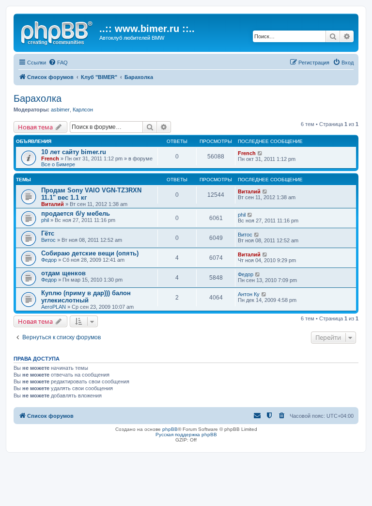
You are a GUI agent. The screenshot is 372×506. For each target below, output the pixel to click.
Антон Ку (249, 294)
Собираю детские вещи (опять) (90, 253)
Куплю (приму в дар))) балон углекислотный (86, 296)
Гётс (47, 233)
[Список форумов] (57, 31)
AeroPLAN (53, 307)
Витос (48, 240)
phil (45, 220)
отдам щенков (63, 273)
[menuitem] (58, 62)
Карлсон (83, 109)
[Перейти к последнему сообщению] (260, 153)
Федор (49, 260)
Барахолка (38, 98)
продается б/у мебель (75, 213)
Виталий (52, 204)
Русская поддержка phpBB (186, 434)
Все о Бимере (58, 164)
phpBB (170, 429)
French (50, 158)
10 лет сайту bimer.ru (73, 152)
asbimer (60, 109)
